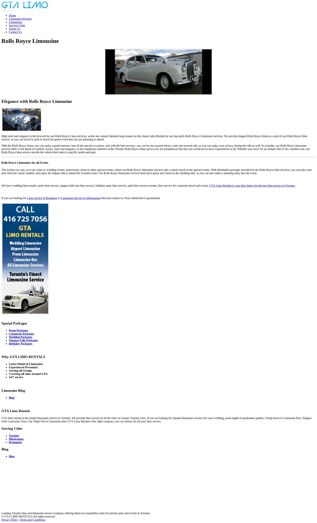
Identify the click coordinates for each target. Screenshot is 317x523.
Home (12, 15)
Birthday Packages (20, 343)
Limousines (15, 22)
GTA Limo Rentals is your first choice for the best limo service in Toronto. (252, 185)
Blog (11, 397)
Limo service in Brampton (42, 198)
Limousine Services (20, 18)
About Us (14, 28)
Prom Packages (18, 330)
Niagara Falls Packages (23, 340)
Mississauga (16, 439)
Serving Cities (17, 25)
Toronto (14, 435)
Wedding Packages (20, 337)
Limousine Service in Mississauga (80, 198)
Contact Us (15, 32)
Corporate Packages (21, 333)
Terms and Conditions (32, 519)
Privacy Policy (9, 519)
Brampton (15, 442)
